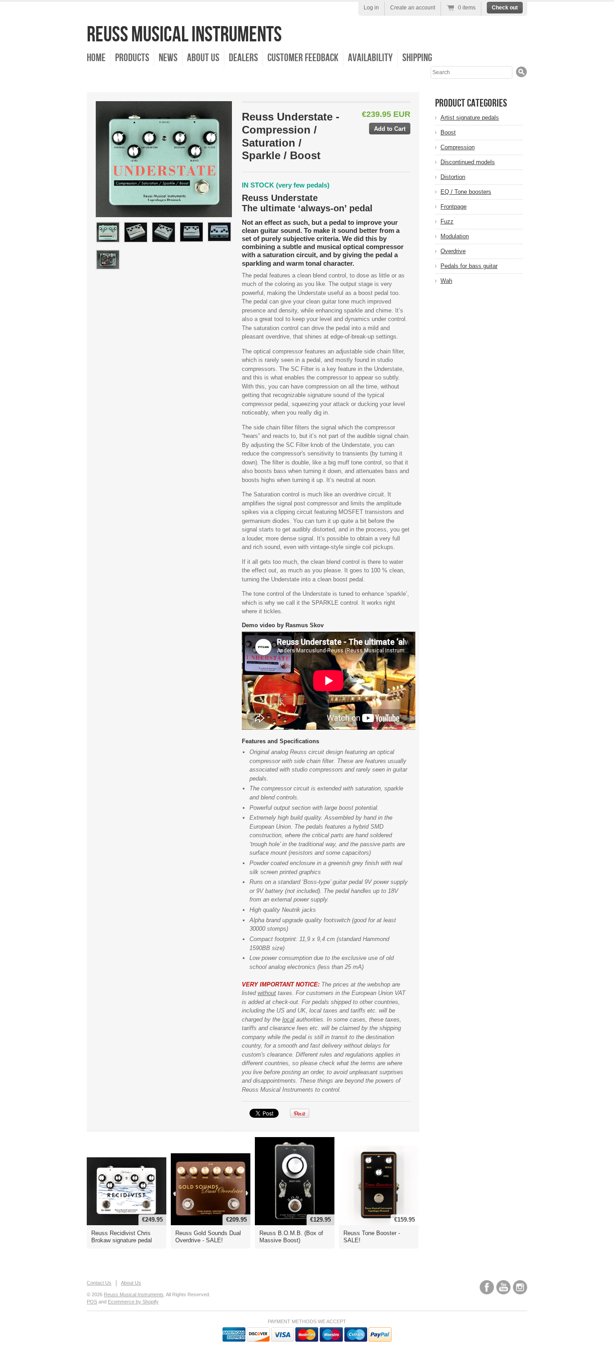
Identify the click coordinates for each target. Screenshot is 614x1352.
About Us (203, 57)
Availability (370, 57)
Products (132, 57)
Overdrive (453, 251)
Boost (448, 132)
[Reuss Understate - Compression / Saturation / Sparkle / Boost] (108, 232)
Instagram (520, 1287)
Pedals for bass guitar (469, 266)
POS (92, 1301)
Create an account (412, 7)
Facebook (487, 1287)
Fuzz (447, 221)
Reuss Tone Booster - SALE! (371, 1237)
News (168, 57)
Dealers (243, 57)
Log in (371, 7)
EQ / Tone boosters (465, 191)
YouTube (503, 1287)
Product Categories (471, 103)
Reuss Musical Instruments (184, 35)
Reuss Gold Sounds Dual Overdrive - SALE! (208, 1237)
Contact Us (99, 1282)
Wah (446, 280)
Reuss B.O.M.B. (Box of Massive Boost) (291, 1237)
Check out (505, 7)
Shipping (417, 57)
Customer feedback (302, 57)
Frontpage (453, 206)
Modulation (454, 236)
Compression (457, 147)
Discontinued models (467, 162)
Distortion (452, 177)
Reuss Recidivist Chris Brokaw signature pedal (121, 1237)
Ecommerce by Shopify (133, 1301)
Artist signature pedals (469, 117)
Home (96, 57)
